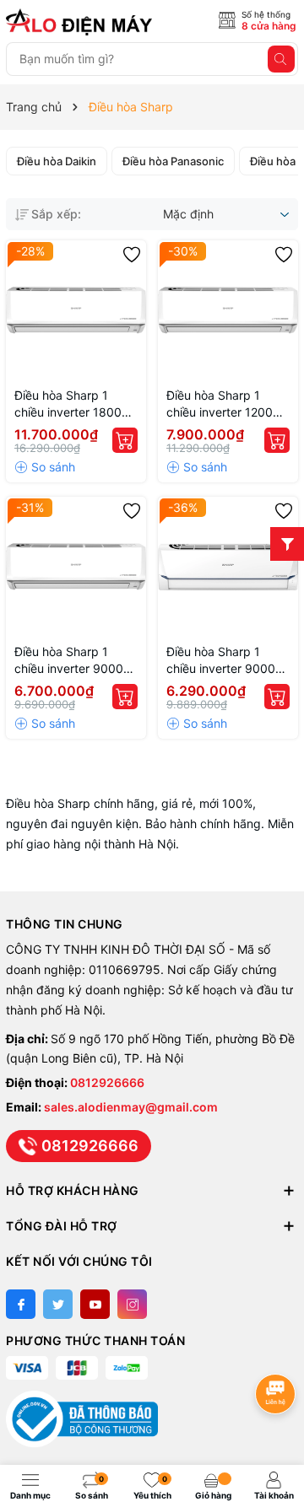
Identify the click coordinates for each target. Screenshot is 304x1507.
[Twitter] (58, 1304)
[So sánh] (44, 467)
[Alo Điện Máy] (82, 21)
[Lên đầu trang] (278, 1349)
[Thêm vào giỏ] (125, 440)
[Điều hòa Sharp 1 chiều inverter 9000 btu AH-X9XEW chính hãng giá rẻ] (228, 567)
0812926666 (107, 1082)
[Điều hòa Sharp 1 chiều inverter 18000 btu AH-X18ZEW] (76, 310)
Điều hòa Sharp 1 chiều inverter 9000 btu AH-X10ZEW (68, 660)
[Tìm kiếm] (281, 59)
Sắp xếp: (56, 214)
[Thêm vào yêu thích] (131, 254)
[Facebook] (20, 1304)
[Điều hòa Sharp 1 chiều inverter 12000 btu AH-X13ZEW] (228, 310)
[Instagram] (132, 1304)
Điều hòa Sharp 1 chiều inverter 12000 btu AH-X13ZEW (223, 404)
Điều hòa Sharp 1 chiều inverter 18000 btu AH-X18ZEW (71, 404)
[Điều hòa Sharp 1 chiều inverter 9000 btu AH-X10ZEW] (76, 567)
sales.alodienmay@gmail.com (131, 1107)
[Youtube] (95, 1304)
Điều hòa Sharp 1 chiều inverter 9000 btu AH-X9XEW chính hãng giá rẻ (224, 660)
